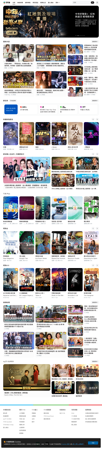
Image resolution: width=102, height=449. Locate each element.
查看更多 (94, 41)
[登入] (97, 2)
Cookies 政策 (66, 444)
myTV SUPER (8, 361)
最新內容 (6, 41)
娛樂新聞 (6, 302)
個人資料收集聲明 (78, 444)
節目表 (5, 100)
